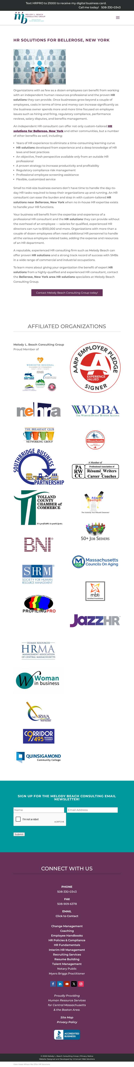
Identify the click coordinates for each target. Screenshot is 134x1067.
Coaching (67, 931)
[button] (118, 20)
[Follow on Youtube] (67, 984)
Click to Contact (67, 916)
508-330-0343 (111, 7)
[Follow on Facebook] (53, 984)
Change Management (67, 926)
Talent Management (67, 964)
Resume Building (66, 959)
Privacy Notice (86, 1056)
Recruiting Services (67, 954)
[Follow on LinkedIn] (60, 984)
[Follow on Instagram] (81, 984)
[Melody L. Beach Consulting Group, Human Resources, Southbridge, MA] (67, 1035)
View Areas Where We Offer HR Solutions (31, 1064)
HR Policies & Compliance (67, 940)
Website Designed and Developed (54, 1059)
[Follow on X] (74, 984)
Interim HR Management (67, 950)
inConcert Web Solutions (84, 1059)
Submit (19, 834)
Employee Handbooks (67, 935)
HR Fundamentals (67, 945)
